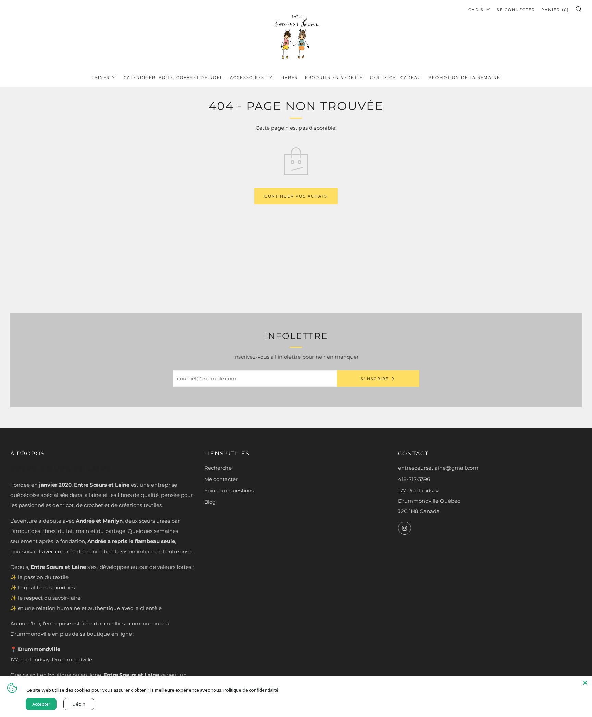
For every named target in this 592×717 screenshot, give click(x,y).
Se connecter (516, 9)
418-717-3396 (414, 479)
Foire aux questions (229, 490)
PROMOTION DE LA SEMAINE (464, 77)
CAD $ (476, 9)
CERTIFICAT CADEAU (395, 77)
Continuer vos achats (296, 196)
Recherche (218, 468)
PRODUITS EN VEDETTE (334, 77)
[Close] (585, 682)
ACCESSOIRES (248, 77)
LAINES (101, 77)
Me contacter (221, 479)
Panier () (555, 9)
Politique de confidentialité (251, 690)
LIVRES (289, 77)
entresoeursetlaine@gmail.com (438, 468)
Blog (210, 502)
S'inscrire (375, 378)
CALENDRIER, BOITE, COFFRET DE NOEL (173, 77)
